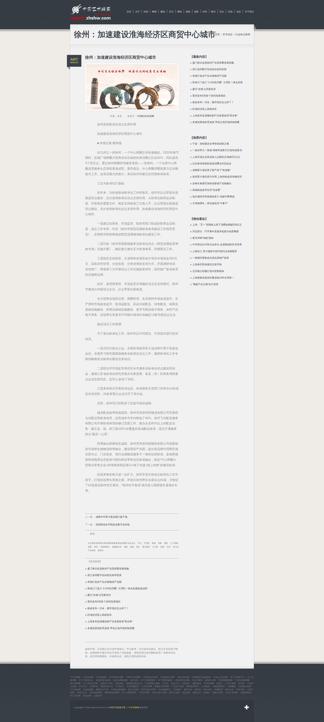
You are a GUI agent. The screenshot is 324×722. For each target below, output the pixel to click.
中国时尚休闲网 (145, 116)
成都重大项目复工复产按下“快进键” (211, 170)
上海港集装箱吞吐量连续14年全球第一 (213, 277)
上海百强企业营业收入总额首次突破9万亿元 (216, 157)
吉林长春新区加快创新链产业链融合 (211, 183)
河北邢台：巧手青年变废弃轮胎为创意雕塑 (215, 231)
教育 (213, 11)
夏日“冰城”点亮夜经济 (99, 595)
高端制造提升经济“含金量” (206, 190)
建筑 (162, 11)
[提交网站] (246, 707)
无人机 (175, 547)
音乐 (171, 11)
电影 (196, 11)
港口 (138, 547)
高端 (154, 543)
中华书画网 (134, 707)
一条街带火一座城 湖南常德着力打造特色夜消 (217, 150)
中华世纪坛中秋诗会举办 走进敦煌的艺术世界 (217, 244)
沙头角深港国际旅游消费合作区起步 (211, 163)
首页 (129, 11)
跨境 (162, 547)
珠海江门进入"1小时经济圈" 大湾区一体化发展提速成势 (117, 588)
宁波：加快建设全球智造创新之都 (210, 143)
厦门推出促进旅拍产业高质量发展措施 (108, 568)
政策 (132, 547)
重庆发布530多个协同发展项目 (104, 601)
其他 (230, 11)
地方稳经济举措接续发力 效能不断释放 (213, 196)
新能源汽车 (117, 547)
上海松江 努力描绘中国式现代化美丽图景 (214, 251)
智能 (90, 547)
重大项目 (146, 547)
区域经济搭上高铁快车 (99, 614)
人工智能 (174, 543)
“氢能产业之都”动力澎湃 (205, 284)
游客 (160, 543)
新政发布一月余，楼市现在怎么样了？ (108, 608)
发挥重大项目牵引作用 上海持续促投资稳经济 (217, 176)
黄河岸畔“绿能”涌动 (202, 238)
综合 (222, 11)
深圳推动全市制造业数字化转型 (113, 524)
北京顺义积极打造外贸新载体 (208, 271)
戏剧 (188, 11)
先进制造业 (105, 547)
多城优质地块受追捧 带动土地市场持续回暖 (110, 628)
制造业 (101, 550)
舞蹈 (179, 11)
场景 (126, 547)
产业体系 (91, 550)
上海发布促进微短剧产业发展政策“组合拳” (110, 621)
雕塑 (154, 11)
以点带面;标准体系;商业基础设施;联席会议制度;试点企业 (111, 543)
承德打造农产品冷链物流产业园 (104, 581)
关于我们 (249, 11)
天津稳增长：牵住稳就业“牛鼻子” (210, 203)
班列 (96, 547)
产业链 (146, 543)
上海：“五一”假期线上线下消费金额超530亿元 (217, 224)
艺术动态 (227, 34)
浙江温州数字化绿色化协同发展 (104, 575)
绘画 (146, 11)
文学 (137, 11)
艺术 (168, 547)
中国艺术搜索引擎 (117, 707)
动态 (238, 11)
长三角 (155, 547)
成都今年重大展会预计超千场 (111, 516)
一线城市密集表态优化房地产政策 (210, 257)
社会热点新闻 (243, 34)
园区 (166, 543)
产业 (139, 543)
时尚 (205, 11)
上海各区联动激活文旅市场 (207, 264)
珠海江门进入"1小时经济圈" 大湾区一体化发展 (217, 82)
